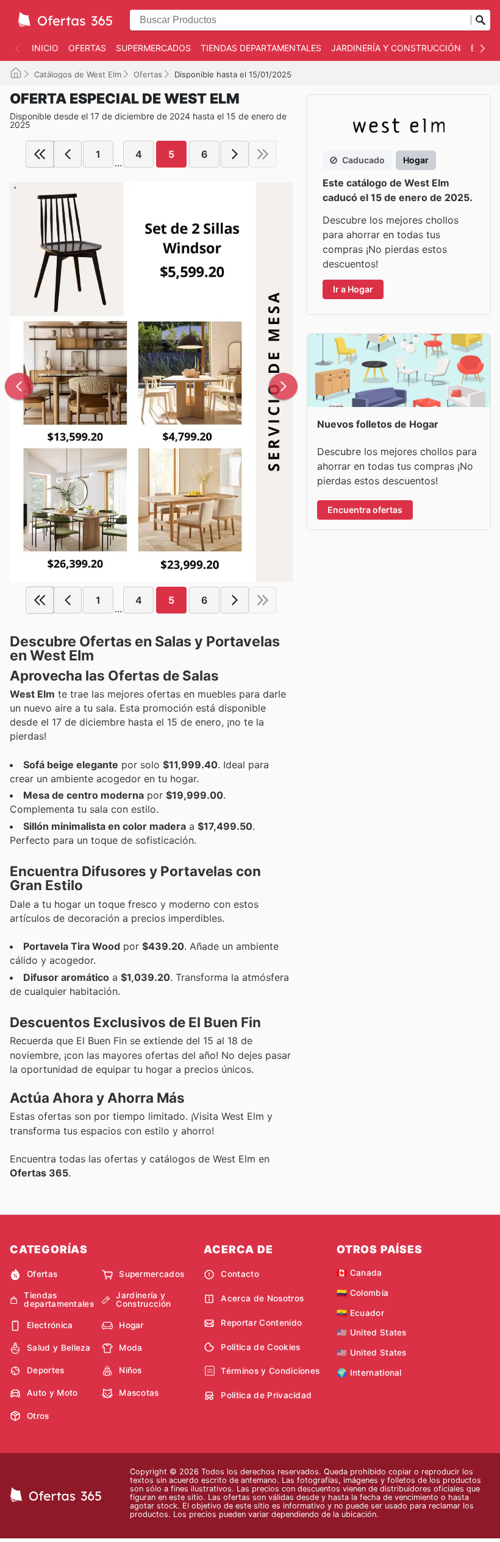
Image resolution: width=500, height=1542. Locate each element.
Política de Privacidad (266, 1395)
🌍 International (369, 1373)
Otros (38, 1416)
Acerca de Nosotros (262, 1298)
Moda (130, 1348)
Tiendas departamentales (261, 48)
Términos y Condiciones (270, 1371)
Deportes (46, 1370)
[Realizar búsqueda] (480, 20)
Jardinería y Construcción (396, 48)
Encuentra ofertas (364, 509)
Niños (130, 1370)
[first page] (40, 154)
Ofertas (87, 48)
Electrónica (50, 1325)
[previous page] (68, 154)
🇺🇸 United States (372, 1332)
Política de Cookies (260, 1347)
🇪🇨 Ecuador (360, 1313)
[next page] (235, 154)
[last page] (263, 154)
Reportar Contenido (261, 1323)
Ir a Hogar (353, 289)
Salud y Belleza (59, 1348)
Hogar (131, 1325)
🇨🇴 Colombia (362, 1293)
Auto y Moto (52, 1393)
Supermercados (153, 48)
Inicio (45, 48)
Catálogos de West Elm (77, 74)
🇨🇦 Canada (359, 1273)
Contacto (240, 1274)
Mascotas (139, 1393)
